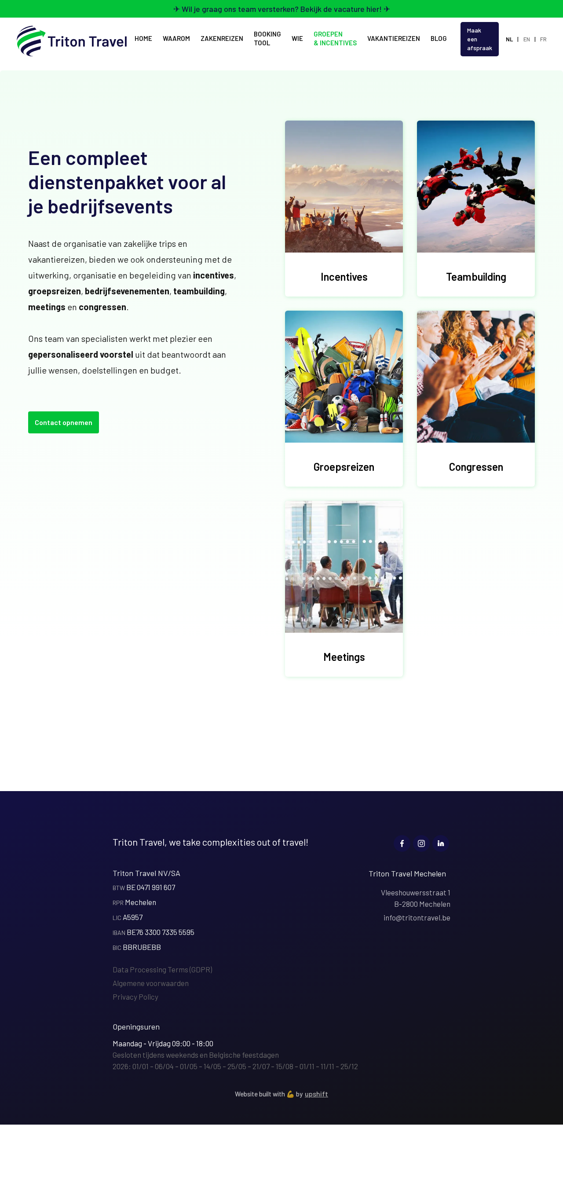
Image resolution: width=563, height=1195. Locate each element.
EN (526, 39)
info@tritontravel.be (417, 917)
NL (509, 39)
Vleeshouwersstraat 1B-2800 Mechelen (415, 898)
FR (543, 39)
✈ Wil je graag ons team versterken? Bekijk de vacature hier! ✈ (281, 9)
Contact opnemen (63, 422)
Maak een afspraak (479, 38)
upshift (316, 1093)
